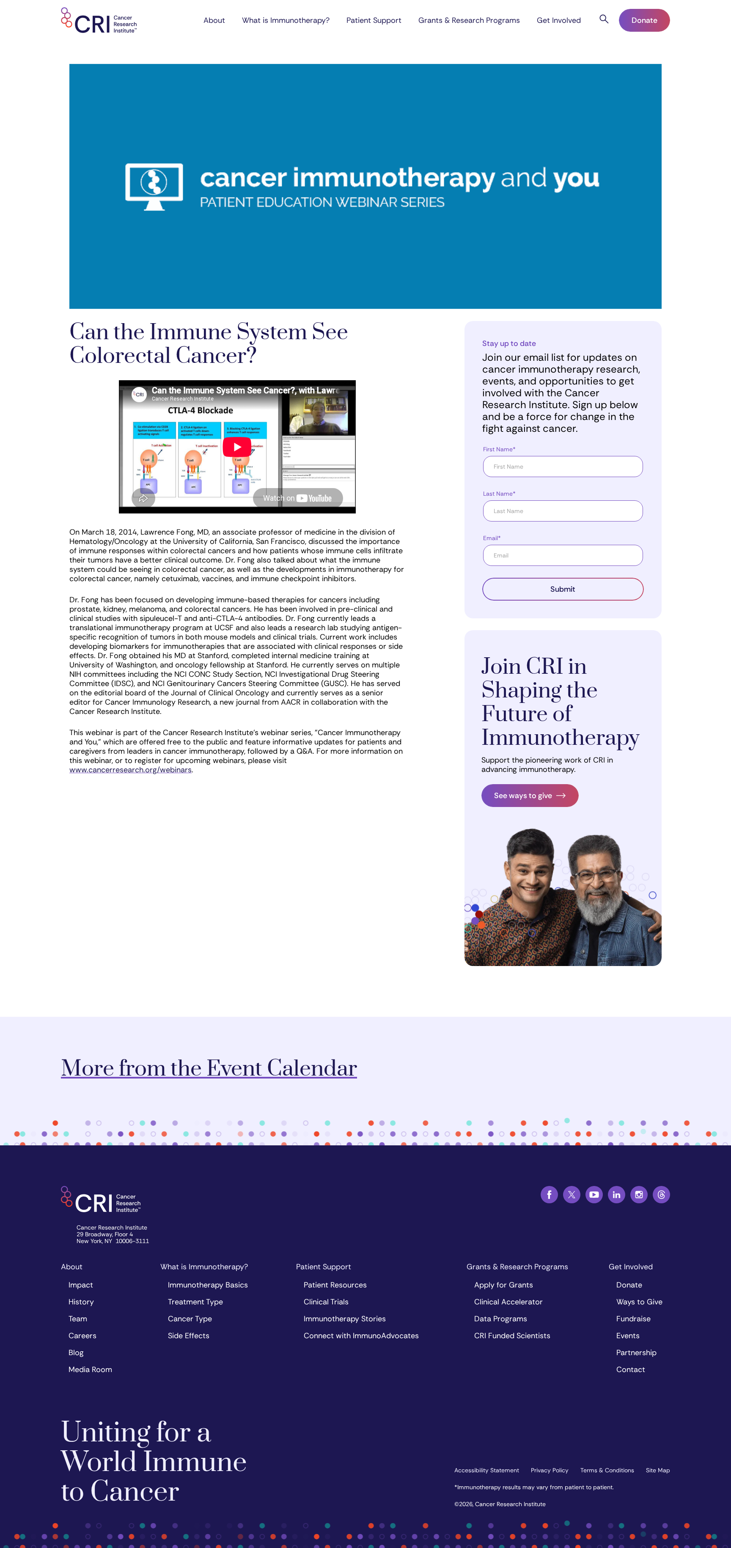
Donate (644, 20)
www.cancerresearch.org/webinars (130, 770)
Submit (562, 589)
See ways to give (523, 795)
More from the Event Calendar (209, 1069)
